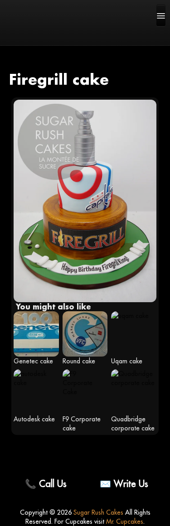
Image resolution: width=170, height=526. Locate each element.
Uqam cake (126, 361)
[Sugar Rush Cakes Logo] (36, 34)
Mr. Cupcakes (124, 521)
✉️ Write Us (124, 483)
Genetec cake (33, 361)
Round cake (79, 361)
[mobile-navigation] (160, 15)
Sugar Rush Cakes (98, 512)
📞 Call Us (46, 483)
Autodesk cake (34, 419)
